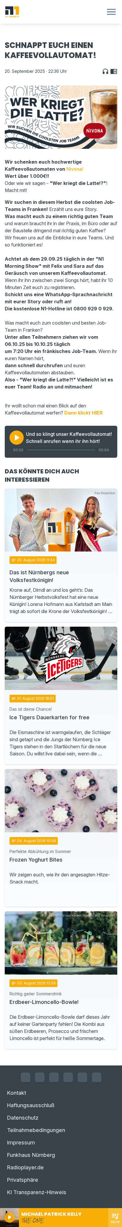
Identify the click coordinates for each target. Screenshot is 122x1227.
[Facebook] (25, 1077)
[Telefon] (96, 1077)
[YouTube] (54, 1077)
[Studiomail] (82, 1077)
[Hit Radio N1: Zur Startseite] (54, 12)
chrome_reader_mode (113, 71)
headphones (105, 71)
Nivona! (74, 169)
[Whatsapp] (68, 1077)
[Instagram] (39, 1077)
